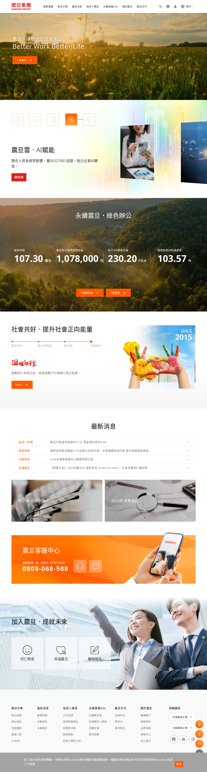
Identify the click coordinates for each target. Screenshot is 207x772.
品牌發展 (146, 728)
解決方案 (63, 6)
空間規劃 (16, 728)
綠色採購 (94, 734)
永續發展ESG (110, 6)
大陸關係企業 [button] (180, 727)
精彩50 (119, 721)
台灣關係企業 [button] (180, 717)
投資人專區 (92, 6)
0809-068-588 (45, 568)
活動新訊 (42, 721)
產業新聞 (42, 715)
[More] (137, 152)
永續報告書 (95, 715)
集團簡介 (146, 715)
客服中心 (146, 734)
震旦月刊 (142, 6)
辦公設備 (16, 715)
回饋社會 (94, 728)
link (103, 442)
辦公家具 (16, 721)
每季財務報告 (70, 721)
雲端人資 (16, 734)
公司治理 (68, 715)
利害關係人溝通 (98, 721)
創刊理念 (120, 728)
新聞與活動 (69, 728)
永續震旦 (42, 728)
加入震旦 (146, 740)
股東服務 (68, 734)
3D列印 (15, 740)
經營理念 (146, 721)
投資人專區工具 (72, 740)
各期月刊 (120, 715)
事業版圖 (48, 6)
